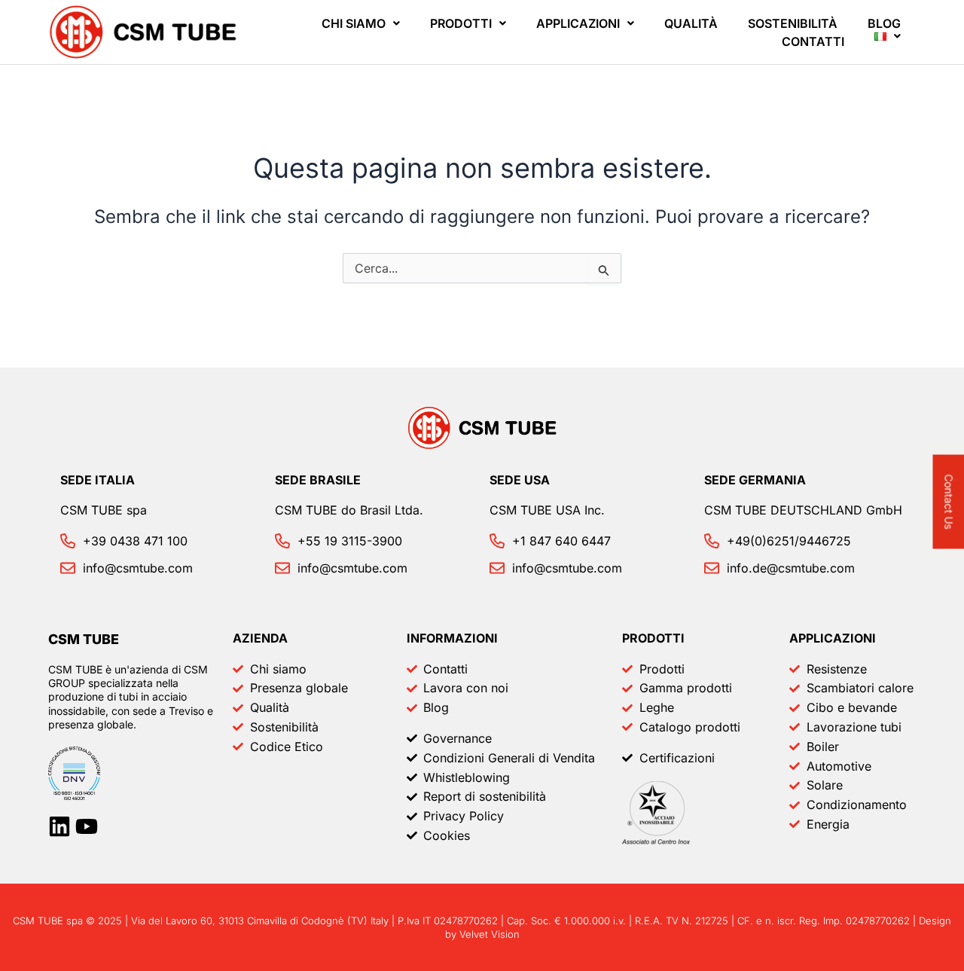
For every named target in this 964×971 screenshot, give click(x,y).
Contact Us (949, 502)
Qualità (691, 23)
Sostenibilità (792, 23)
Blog (884, 23)
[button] (361, 23)
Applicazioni (578, 23)
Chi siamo (354, 23)
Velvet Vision (489, 934)
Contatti (813, 41)
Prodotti (461, 23)
